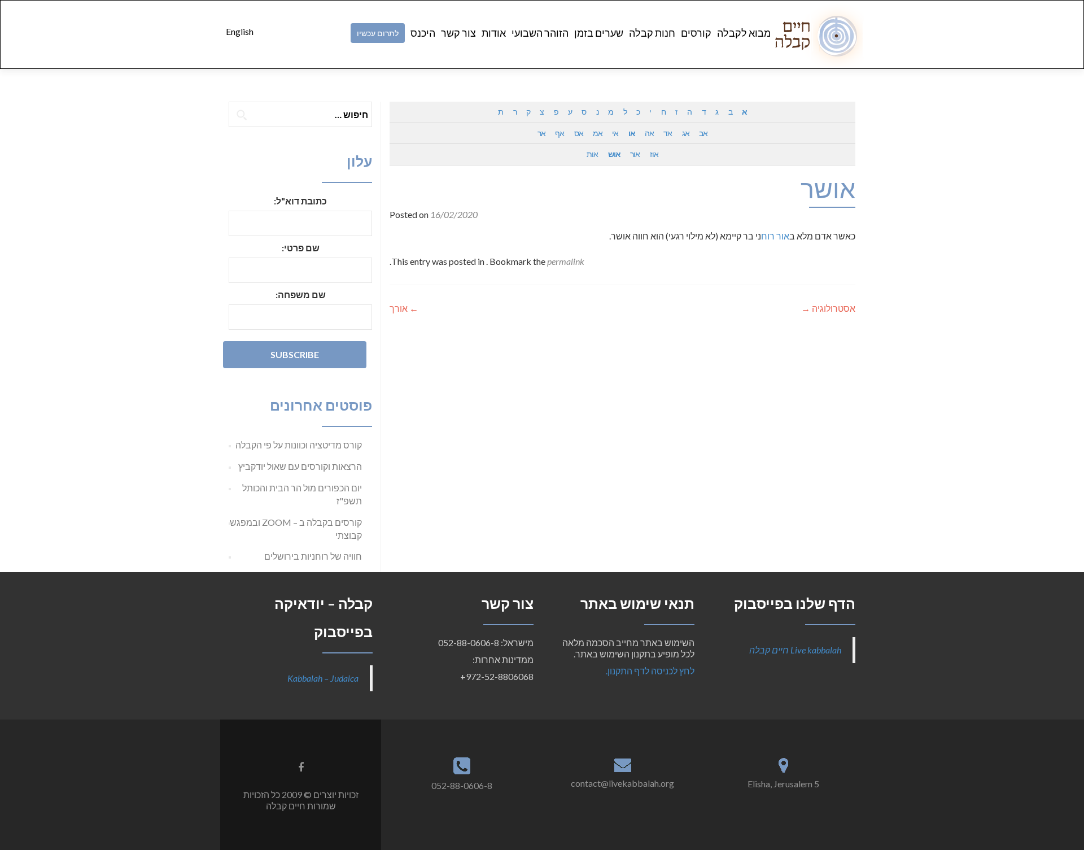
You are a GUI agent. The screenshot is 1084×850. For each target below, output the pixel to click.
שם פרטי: (301, 247)
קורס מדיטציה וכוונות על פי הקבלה (298, 444)
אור (635, 154)
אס (578, 133)
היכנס (422, 33)
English (239, 31)
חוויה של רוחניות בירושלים (313, 556)
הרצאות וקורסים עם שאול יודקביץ (300, 466)
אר (541, 133)
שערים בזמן (598, 33)
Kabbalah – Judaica (323, 678)
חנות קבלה (652, 33)
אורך (404, 308)
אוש (614, 154)
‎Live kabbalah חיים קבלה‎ (795, 649)
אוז (654, 154)
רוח (768, 235)
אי (615, 133)
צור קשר (458, 33)
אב (703, 133)
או (631, 133)
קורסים (696, 33)
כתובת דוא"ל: (300, 200)
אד (667, 133)
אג (685, 133)
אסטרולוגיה (828, 308)
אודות (494, 33)
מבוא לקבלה (744, 33)
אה (649, 133)
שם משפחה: (301, 294)
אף (559, 133)
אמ (597, 133)
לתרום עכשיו (378, 33)
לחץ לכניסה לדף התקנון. (650, 670)
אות (592, 154)
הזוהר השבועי (540, 33)
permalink (565, 261)
